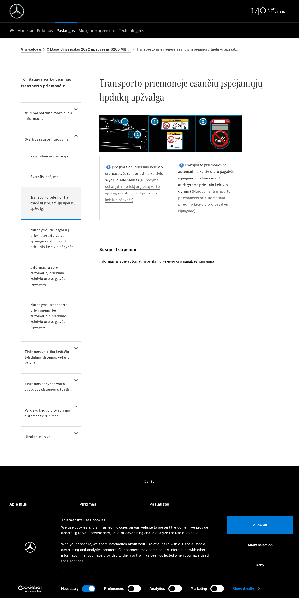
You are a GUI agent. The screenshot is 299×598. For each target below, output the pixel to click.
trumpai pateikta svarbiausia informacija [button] (48, 115)
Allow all (260, 525)
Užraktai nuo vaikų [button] (40, 436)
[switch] (134, 588)
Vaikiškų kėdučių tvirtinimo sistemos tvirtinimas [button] (47, 413)
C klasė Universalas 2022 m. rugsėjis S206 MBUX (89, 49)
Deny (260, 565)
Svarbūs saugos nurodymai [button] (47, 139)
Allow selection (260, 545)
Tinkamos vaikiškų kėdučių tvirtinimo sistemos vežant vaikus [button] (47, 357)
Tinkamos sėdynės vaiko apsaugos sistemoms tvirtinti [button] (49, 386)
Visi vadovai (31, 49)
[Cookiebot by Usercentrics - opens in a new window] (30, 588)
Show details (243, 589)
